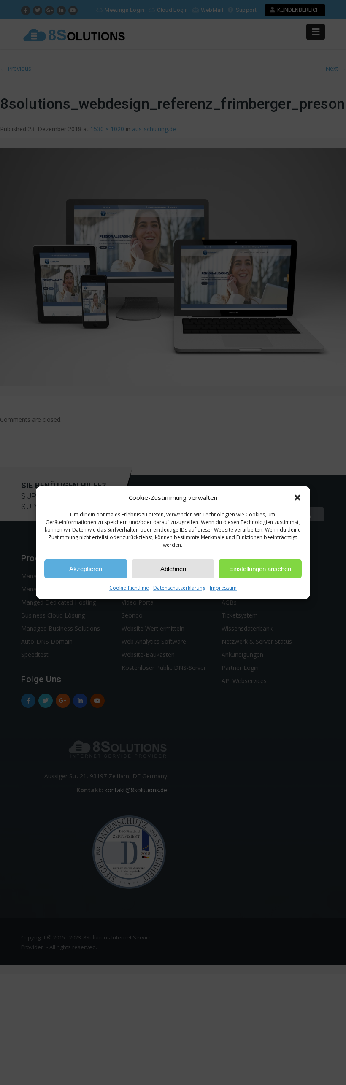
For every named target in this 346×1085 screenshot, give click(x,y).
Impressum (223, 587)
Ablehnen (173, 568)
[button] (297, 497)
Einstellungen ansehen (260, 568)
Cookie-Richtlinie (129, 587)
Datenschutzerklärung (179, 587)
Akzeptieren (85, 568)
